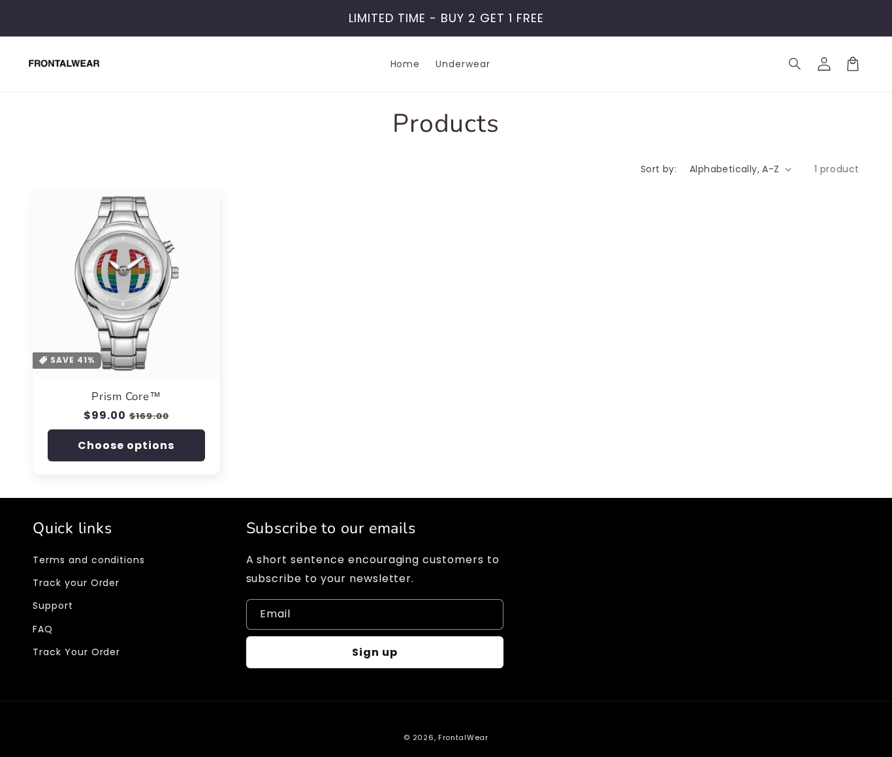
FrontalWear (463, 737)
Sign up (375, 652)
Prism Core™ (126, 397)
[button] (795, 64)
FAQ (43, 629)
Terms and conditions (89, 559)
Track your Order (76, 582)
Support (53, 605)
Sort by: (659, 169)
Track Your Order (76, 651)
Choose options (126, 445)
